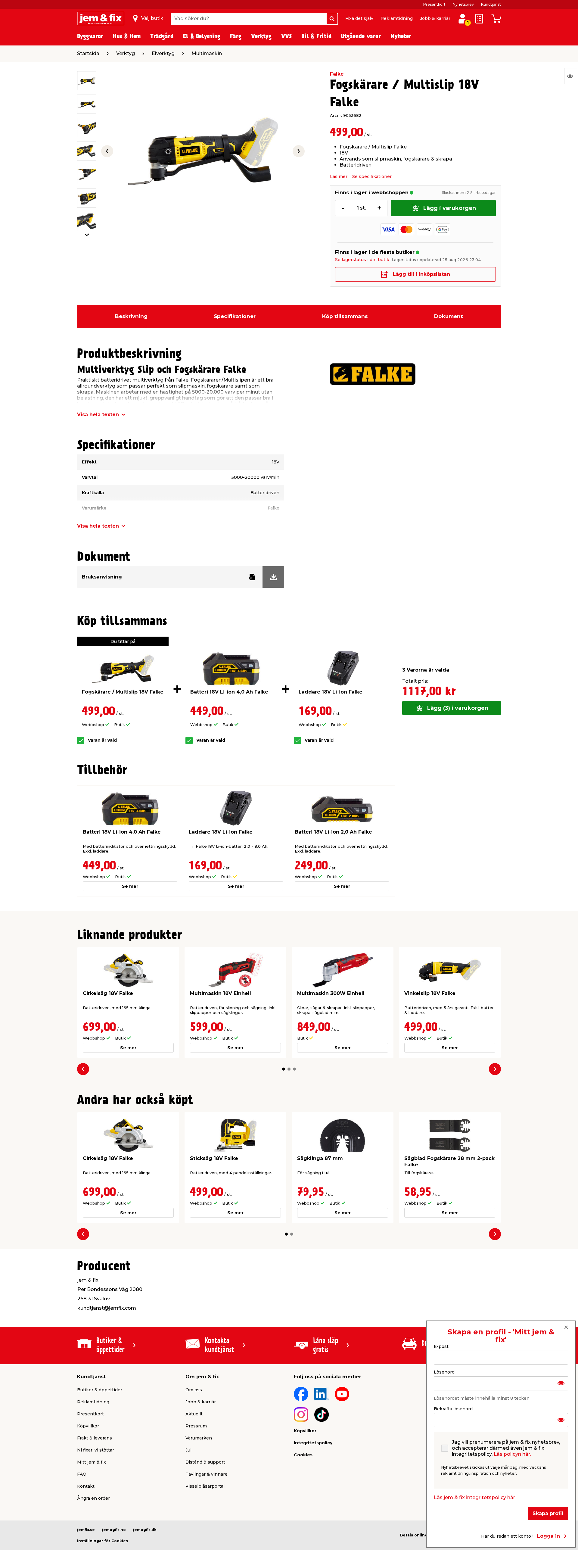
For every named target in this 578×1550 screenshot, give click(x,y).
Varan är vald (102, 740)
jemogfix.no (114, 1530)
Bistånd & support (205, 1462)
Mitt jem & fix (91, 1462)
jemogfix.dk (145, 1530)
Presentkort (434, 4)
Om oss (193, 1390)
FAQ (81, 1474)
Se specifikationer (372, 176)
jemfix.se (86, 1530)
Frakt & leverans (94, 1438)
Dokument (448, 316)
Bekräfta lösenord (453, 1408)
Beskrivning (131, 316)
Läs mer (338, 176)
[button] (283, 1069)
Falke (337, 74)
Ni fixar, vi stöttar (95, 1450)
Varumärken (198, 1438)
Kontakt (86, 1486)
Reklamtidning (397, 18)
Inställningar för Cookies (102, 1541)
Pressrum (196, 1426)
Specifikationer (235, 316)
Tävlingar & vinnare (206, 1474)
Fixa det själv (359, 18)
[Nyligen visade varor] (571, 76)
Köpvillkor (88, 1426)
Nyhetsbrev (463, 4)
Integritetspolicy (313, 1443)
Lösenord (444, 1372)
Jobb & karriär (435, 18)
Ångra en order (93, 1498)
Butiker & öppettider (99, 1390)
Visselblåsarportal (205, 1486)
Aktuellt (194, 1414)
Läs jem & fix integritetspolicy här (474, 1497)
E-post (441, 1346)
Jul (188, 1450)
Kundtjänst (491, 4)
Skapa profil (548, 1513)
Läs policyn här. (512, 1454)
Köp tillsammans (345, 316)
